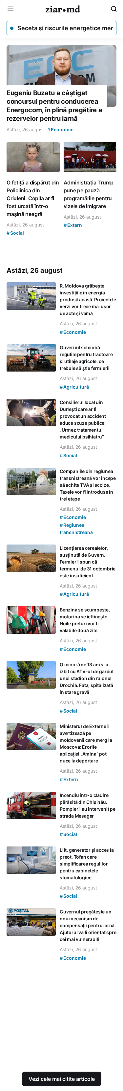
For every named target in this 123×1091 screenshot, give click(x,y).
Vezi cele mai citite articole (62, 1079)
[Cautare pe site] (114, 9)
